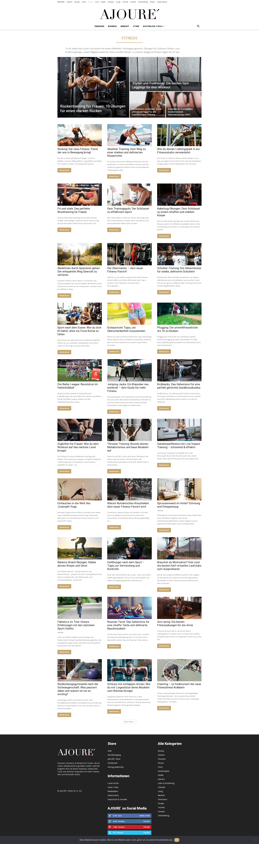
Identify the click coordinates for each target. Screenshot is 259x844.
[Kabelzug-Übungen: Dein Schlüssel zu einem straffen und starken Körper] (179, 195)
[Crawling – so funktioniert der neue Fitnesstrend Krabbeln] (179, 670)
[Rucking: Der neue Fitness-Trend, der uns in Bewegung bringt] (79, 135)
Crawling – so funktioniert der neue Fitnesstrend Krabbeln (179, 685)
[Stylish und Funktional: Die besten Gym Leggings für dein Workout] (166, 74)
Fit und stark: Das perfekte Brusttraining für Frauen (73, 210)
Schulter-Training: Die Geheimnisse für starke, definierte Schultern (179, 270)
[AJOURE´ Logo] (129, 14)
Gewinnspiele (163, 771)
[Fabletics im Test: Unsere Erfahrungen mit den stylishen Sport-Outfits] (79, 608)
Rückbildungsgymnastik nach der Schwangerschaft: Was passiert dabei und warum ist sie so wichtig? (77, 689)
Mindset (161, 795)
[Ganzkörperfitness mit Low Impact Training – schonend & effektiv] (179, 430)
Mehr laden (128, 722)
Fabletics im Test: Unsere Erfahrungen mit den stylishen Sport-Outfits (76, 625)
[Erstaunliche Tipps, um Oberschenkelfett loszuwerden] (129, 314)
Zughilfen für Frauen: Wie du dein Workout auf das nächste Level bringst (78, 447)
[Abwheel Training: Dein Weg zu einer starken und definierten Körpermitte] (129, 135)
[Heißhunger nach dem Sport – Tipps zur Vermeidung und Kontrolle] (129, 548)
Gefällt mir (144, 816)
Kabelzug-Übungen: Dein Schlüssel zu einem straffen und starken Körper (178, 212)
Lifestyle (161, 787)
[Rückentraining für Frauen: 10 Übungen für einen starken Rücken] (93, 87)
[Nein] (255, 840)
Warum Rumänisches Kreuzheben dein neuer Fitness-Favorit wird (128, 505)
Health (160, 775)
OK (176, 840)
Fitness (161, 763)
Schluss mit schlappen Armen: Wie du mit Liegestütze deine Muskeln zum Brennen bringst (128, 687)
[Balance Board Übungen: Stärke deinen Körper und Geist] (79, 548)
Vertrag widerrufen (116, 767)
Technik (161, 807)
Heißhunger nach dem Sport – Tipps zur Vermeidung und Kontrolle (125, 566)
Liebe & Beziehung (166, 783)
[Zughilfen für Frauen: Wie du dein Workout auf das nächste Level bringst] (79, 430)
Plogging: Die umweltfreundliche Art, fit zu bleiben (177, 329)
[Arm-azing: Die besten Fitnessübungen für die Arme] (179, 608)
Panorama (162, 799)
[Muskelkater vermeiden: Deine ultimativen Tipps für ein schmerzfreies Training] (147, 105)
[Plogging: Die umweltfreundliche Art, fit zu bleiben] (179, 314)
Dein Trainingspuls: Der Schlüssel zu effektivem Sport (128, 210)
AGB (110, 751)
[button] (198, 26)
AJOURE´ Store (114, 759)
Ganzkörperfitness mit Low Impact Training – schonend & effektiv (178, 445)
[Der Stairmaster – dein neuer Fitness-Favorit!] (129, 254)
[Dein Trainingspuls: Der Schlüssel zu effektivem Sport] (129, 195)
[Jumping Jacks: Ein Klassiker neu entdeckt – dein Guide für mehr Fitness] (129, 370)
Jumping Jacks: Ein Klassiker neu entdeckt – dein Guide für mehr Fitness (128, 388)
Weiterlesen (64, 170)
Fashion (161, 755)
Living (160, 791)
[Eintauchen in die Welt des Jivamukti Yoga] (79, 489)
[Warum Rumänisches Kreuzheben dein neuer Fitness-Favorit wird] (129, 489)
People (161, 803)
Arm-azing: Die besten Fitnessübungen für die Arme (175, 623)
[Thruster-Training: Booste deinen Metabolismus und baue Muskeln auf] (129, 430)
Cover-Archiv (113, 783)
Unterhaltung (163, 815)
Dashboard (112, 763)
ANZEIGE (160, 510)
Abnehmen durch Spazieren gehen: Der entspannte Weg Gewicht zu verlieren (78, 271)
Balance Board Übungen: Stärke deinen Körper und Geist (76, 564)
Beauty (161, 751)
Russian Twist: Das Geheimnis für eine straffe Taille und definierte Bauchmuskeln (128, 625)
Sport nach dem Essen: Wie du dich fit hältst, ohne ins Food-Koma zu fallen (79, 331)
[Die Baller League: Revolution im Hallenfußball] (79, 370)
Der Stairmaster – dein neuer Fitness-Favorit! (125, 270)
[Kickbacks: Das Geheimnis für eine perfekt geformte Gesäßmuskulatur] (179, 370)
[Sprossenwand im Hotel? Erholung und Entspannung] (179, 489)
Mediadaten (113, 791)
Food (160, 767)
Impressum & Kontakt (117, 799)
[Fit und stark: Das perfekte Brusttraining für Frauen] (79, 195)
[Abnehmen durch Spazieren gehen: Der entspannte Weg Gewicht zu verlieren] (79, 254)
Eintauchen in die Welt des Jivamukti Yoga (74, 505)
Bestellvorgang (114, 755)
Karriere (161, 779)
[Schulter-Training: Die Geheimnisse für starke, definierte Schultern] (179, 254)
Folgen (146, 821)
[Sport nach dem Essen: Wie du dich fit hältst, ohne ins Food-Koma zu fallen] (79, 314)
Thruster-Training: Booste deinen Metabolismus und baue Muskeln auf (128, 447)
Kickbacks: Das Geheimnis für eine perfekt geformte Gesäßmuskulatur (179, 386)
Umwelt (161, 811)
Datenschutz (113, 795)
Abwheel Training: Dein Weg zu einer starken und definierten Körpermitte (126, 152)
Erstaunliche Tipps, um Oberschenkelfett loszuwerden (126, 329)
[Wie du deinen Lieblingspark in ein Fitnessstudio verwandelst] (179, 135)
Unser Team (113, 787)
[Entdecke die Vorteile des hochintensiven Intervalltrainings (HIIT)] (184, 105)
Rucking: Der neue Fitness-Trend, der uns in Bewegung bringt (77, 150)
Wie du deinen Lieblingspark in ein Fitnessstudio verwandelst (178, 150)
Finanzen (162, 759)
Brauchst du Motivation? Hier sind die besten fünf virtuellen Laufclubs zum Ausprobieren (179, 566)
